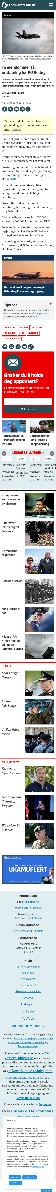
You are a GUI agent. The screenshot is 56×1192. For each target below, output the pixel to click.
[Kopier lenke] (28, 109)
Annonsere (28, 973)
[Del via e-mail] (22, 109)
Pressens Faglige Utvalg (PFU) (25, 1077)
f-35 (21, 333)
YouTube (28, 1018)
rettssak (37, 327)
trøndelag (9, 327)
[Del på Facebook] (4, 109)
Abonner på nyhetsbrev (28, 1026)
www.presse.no (28, 1098)
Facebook (28, 998)
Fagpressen (45, 1104)
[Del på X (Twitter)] (10, 109)
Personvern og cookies (28, 991)
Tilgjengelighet (28, 985)
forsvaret (9, 333)
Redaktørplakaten (28, 1046)
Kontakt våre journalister (28, 908)
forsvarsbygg (11, 339)
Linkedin (28, 1011)
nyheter (33, 333)
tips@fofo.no (41, 314)
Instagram (28, 1004)
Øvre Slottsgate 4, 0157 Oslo (28, 931)
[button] (4, 453)
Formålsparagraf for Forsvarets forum (33, 1111)
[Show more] (50, 303)
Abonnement (28, 979)
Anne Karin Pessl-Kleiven (28, 918)
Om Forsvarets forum (28, 967)
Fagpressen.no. (38, 1167)
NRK (14, 179)
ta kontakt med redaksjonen (30, 1071)
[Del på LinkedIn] (16, 109)
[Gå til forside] (22, 5)
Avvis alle (15, 1177)
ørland (24, 327)
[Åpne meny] (51, 5)
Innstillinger (46, 1190)
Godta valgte (29, 1177)
